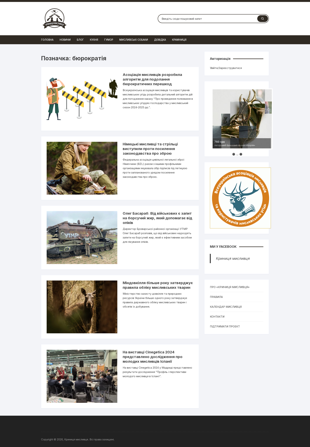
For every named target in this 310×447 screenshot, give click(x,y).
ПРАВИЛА (216, 297)
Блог (80, 39)
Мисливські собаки (133, 39)
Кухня (94, 39)
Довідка (160, 39)
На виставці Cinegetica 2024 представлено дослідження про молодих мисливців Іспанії (152, 357)
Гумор (108, 39)
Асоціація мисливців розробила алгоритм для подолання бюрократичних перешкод (152, 79)
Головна (47, 39)
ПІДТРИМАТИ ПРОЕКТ (225, 326)
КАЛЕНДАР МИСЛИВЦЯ (226, 306)
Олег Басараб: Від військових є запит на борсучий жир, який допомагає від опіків (157, 218)
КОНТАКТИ (217, 316)
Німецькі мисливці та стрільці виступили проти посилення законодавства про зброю (150, 149)
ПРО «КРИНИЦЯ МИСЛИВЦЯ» (230, 287)
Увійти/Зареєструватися (226, 68)
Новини (65, 39)
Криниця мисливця (233, 258)
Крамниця (179, 39)
